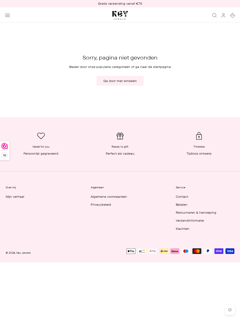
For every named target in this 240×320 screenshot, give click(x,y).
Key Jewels (23, 252)
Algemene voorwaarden (109, 196)
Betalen (182, 204)
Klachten (182, 229)
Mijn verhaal (15, 196)
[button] (7, 15)
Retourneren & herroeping (196, 212)
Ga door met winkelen (120, 81)
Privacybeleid (101, 204)
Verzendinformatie (190, 220)
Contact (182, 196)
